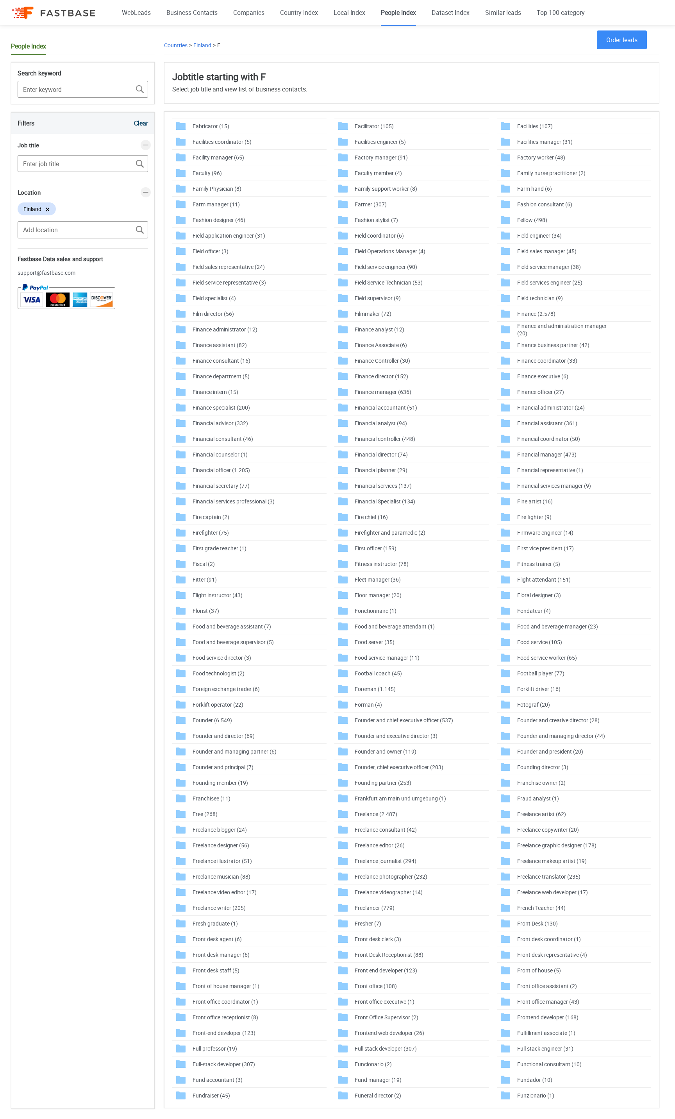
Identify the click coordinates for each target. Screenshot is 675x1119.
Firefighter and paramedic (390, 532)
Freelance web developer (552, 892)
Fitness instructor (382, 564)
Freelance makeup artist (552, 861)
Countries (176, 45)
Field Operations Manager (390, 251)
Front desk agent (217, 939)
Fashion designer (219, 220)
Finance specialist (221, 407)
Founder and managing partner (235, 751)
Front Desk (537, 923)
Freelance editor (380, 845)
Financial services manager (554, 485)
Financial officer (221, 470)
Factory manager (381, 157)
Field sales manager (547, 251)
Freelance (376, 814)
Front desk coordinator (549, 939)
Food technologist (219, 673)
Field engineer (539, 235)
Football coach (378, 673)
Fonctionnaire (375, 610)
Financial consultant (223, 438)
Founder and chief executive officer (404, 720)
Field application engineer (229, 235)
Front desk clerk (378, 939)
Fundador (534, 1079)
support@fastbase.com (46, 272)
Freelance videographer (389, 892)
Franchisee (211, 798)
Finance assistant (220, 345)
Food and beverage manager (557, 626)
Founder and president (550, 751)
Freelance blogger (220, 829)
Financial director (381, 454)
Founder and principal (223, 767)
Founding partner (383, 782)
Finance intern (215, 392)
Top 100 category (561, 12)
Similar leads (503, 12)
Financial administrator (551, 407)
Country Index (299, 12)
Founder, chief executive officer (399, 767)
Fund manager (378, 1079)
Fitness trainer (538, 564)
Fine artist (535, 501)
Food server (375, 642)
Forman (368, 704)
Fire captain (211, 517)
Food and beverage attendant (395, 626)
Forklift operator (218, 704)
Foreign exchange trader (226, 689)
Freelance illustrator (222, 861)
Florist (206, 610)
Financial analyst (381, 423)
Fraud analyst (538, 798)
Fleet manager (378, 579)
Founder (212, 720)
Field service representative (229, 282)
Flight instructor (218, 595)
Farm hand (534, 188)
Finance (536, 313)
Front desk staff (216, 970)
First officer (375, 548)
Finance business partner (553, 345)
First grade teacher (219, 548)
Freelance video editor (225, 892)
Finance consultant (221, 360)
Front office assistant (547, 986)
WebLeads (136, 12)
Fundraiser (211, 1095)
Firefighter (211, 532)
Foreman (375, 689)
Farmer (371, 204)
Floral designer (539, 595)
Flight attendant (544, 579)
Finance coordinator (547, 360)
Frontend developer (548, 1017)
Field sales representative (229, 266)
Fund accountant (218, 1079)
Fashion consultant (544, 204)
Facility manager (218, 157)
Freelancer (375, 907)
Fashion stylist (376, 220)
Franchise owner (541, 782)
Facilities (535, 126)
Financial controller (385, 438)
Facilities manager (545, 141)
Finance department (221, 376)
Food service (539, 642)
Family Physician (217, 188)
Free (205, 814)
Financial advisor (220, 423)
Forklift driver (539, 689)
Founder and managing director (561, 735)
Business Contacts (192, 12)
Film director (213, 313)
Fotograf (533, 704)
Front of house (539, 970)
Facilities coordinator (222, 141)
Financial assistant (547, 423)
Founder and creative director (558, 720)
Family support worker (386, 188)
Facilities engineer (380, 141)
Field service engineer (386, 266)
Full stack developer (386, 1048)
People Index (398, 12)
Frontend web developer (389, 1033)
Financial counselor (220, 454)
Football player (540, 673)
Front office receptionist (225, 1017)
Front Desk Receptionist (389, 954)
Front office (376, 986)
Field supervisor (378, 298)
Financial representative (550, 470)
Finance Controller (382, 360)
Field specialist (214, 298)
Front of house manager (226, 986)
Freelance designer (221, 845)
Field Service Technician (389, 282)
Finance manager (383, 392)
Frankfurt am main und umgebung (400, 798)
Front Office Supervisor (386, 1017)
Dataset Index (451, 12)
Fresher (368, 923)
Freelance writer (219, 907)
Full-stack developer (224, 1064)
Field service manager (549, 266)
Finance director (381, 376)
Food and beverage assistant (232, 626)
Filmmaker (373, 313)
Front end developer (386, 970)
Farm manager (216, 204)
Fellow (532, 220)
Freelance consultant (386, 829)
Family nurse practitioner (551, 173)
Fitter (205, 579)
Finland (202, 45)
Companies (248, 12)
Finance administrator (225, 329)
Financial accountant (386, 407)
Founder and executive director (396, 735)
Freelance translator (548, 876)
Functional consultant (549, 1064)
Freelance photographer (391, 876)
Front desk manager (221, 954)
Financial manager (547, 454)
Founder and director (224, 735)
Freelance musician (221, 876)
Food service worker (547, 657)
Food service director (222, 657)
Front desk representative (552, 954)
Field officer (211, 251)
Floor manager (378, 595)
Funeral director (378, 1095)
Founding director (542, 767)
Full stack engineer (545, 1048)
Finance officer (540, 392)
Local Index (349, 12)
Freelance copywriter (548, 829)
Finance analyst (379, 329)
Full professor (215, 1048)
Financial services (383, 485)
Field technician (540, 298)
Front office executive (384, 1001)
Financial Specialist (385, 501)
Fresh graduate (215, 923)
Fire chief (371, 517)
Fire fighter (534, 517)
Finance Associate (381, 345)
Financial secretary (221, 485)
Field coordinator (379, 235)
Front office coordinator (225, 1001)
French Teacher (541, 907)
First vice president (545, 548)
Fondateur (534, 610)
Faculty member (378, 173)
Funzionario (535, 1095)
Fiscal (204, 564)
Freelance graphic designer (556, 845)
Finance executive (542, 376)
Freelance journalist (385, 861)
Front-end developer (224, 1033)
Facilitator (374, 126)
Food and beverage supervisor (233, 642)
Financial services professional (234, 501)
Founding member (220, 782)
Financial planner (381, 470)
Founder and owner (385, 751)
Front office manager (548, 1001)
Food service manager (387, 657)
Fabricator (211, 126)
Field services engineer (549, 282)
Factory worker (541, 157)
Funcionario (373, 1064)
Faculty (207, 173)
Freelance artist (541, 814)
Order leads (622, 40)
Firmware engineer (545, 532)
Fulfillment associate (546, 1033)
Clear (141, 123)
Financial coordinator (548, 438)
